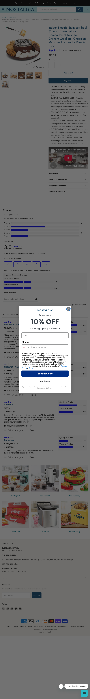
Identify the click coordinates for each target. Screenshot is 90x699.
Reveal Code (45, 373)
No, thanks (45, 381)
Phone (25, 342)
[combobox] (26, 347)
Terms (31, 368)
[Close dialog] (68, 309)
